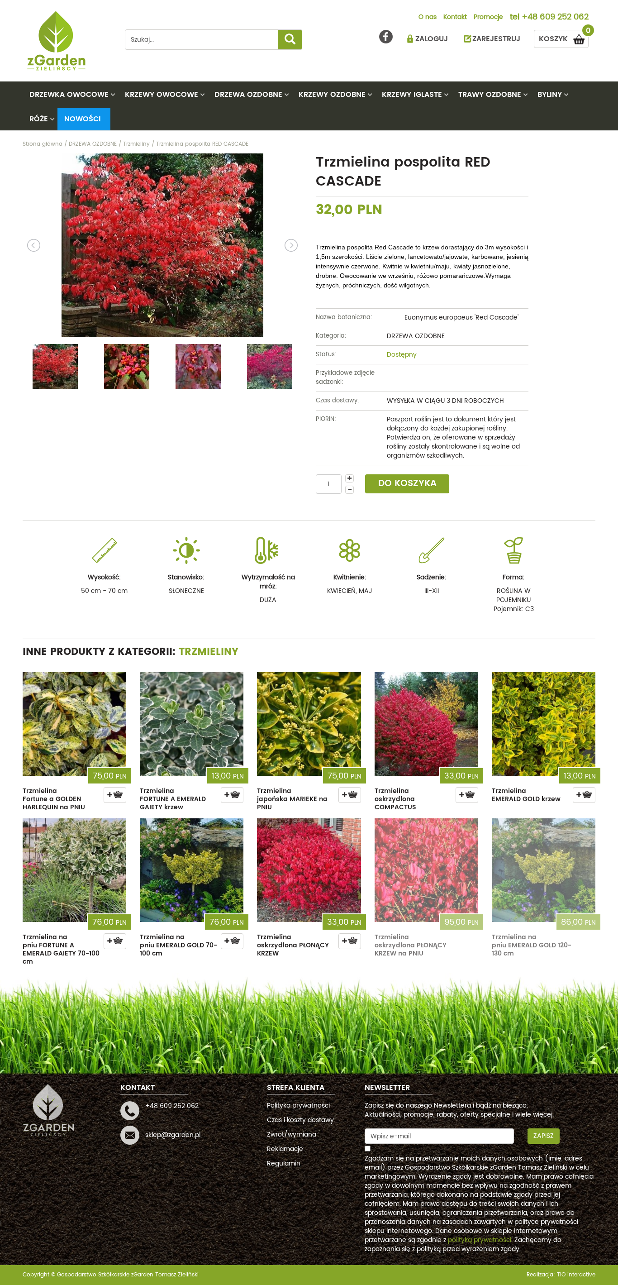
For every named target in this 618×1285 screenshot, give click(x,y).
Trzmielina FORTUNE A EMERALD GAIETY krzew (173, 799)
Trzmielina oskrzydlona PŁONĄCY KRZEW (293, 945)
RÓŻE (38, 119)
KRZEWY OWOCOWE (161, 94)
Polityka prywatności (298, 1105)
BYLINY (549, 94)
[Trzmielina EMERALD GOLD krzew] (543, 724)
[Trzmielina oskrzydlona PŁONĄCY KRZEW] (309, 870)
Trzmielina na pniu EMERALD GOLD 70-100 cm (178, 945)
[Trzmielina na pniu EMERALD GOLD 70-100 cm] (191, 870)
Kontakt (455, 17)
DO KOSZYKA (407, 483)
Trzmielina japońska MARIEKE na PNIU (292, 799)
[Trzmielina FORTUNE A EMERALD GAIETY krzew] (191, 724)
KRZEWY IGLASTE (412, 94)
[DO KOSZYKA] (115, 795)
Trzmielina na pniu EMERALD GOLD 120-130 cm (531, 945)
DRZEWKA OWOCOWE (69, 94)
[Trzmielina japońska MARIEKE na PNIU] (309, 724)
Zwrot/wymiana (291, 1134)
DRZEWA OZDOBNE (248, 94)
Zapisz (543, 1136)
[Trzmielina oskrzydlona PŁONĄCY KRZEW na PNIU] (426, 870)
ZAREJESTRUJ (496, 38)
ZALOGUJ (431, 38)
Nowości (82, 119)
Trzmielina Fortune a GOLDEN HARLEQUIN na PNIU (54, 799)
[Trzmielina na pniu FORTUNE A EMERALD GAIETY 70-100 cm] (74, 870)
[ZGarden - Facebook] (386, 36)
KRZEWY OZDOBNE (332, 94)
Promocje (488, 17)
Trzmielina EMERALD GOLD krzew (526, 795)
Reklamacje (285, 1149)
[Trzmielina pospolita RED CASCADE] (162, 245)
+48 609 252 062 (555, 17)
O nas (427, 17)
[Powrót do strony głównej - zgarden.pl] (67, 40)
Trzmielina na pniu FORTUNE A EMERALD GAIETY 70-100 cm (61, 949)
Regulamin (283, 1163)
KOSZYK (564, 37)
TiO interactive (576, 1275)
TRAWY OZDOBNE (489, 94)
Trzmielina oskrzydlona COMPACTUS (395, 799)
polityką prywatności (479, 1240)
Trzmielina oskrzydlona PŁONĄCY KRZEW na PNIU (411, 945)
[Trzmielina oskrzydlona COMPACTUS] (426, 724)
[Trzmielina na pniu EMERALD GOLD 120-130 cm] (543, 870)
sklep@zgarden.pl (172, 1135)
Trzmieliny (208, 652)
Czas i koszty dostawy (300, 1120)
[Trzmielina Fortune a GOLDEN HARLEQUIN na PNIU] (74, 724)
